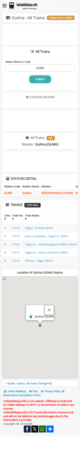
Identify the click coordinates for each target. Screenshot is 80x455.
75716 (15, 260)
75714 (15, 236)
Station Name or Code (18, 61)
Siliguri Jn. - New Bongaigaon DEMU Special (51, 244)
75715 (15, 228)
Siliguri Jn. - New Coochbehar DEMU (46, 252)
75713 (15, 252)
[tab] (40, 383)
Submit (40, 79)
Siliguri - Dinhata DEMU (39, 228)
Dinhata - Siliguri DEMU (39, 260)
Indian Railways (16, 391)
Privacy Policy (52, 391)
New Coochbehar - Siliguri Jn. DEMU (46, 236)
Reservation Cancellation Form (22, 395)
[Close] (49, 310)
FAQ (35, 391)
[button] (40, 325)
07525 (15, 244)
